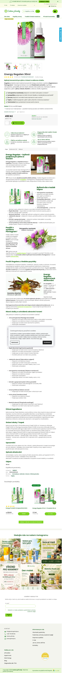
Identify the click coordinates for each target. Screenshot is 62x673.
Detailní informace (9, 112)
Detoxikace (15, 474)
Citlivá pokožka (34, 474)
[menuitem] (7, 16)
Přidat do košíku (19, 123)
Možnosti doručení (36, 119)
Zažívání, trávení (24, 474)
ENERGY (15, 470)
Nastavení (14, 342)
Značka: (39, 77)
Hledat (38, 11)
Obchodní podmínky (39, 632)
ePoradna (7, 653)
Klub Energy (7, 658)
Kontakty (35, 645)
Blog (5, 661)
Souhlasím (47, 342)
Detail (23, 514)
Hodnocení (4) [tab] (13, 149)
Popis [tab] (6, 149)
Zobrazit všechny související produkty (31, 522)
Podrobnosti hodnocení (27, 77)
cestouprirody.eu (11, 638)
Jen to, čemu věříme (39, 643)
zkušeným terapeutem (24, 307)
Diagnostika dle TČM (10, 663)
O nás (5, 5)
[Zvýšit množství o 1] (9, 122)
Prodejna (12, 5)
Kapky (13, 476)
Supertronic (7, 655)
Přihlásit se (53, 6)
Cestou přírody (10, 636)
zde (41, 338)
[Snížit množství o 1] (9, 124)
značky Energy (21, 253)
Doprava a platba (22, 5)
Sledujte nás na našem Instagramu (31, 535)
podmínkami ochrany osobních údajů (30, 610)
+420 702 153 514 (11, 634)
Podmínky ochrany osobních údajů (43, 635)
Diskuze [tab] (21, 149)
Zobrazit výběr (44, 1)
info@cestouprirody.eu (13, 631)
